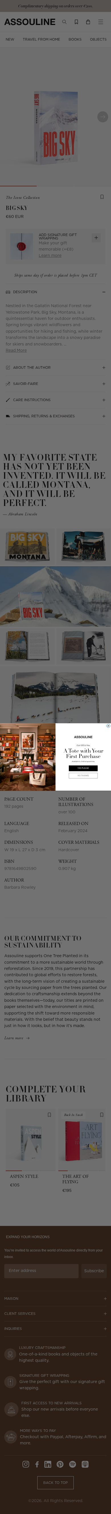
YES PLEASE (83, 768)
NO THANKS (83, 775)
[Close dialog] (108, 726)
